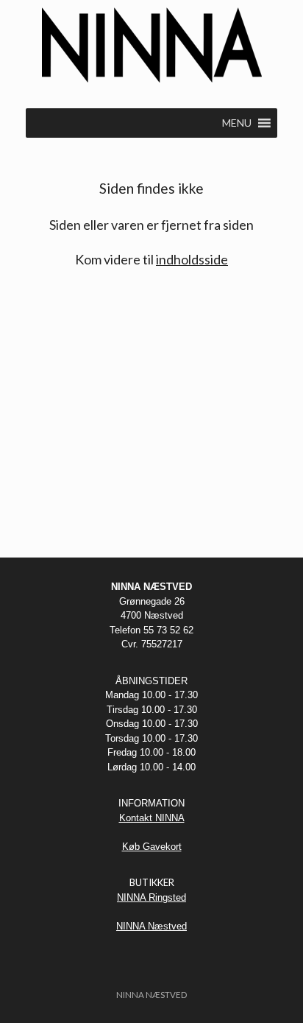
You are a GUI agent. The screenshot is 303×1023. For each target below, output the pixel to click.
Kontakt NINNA (152, 817)
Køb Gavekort (152, 846)
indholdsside (192, 259)
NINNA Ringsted (151, 897)
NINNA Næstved (151, 926)
